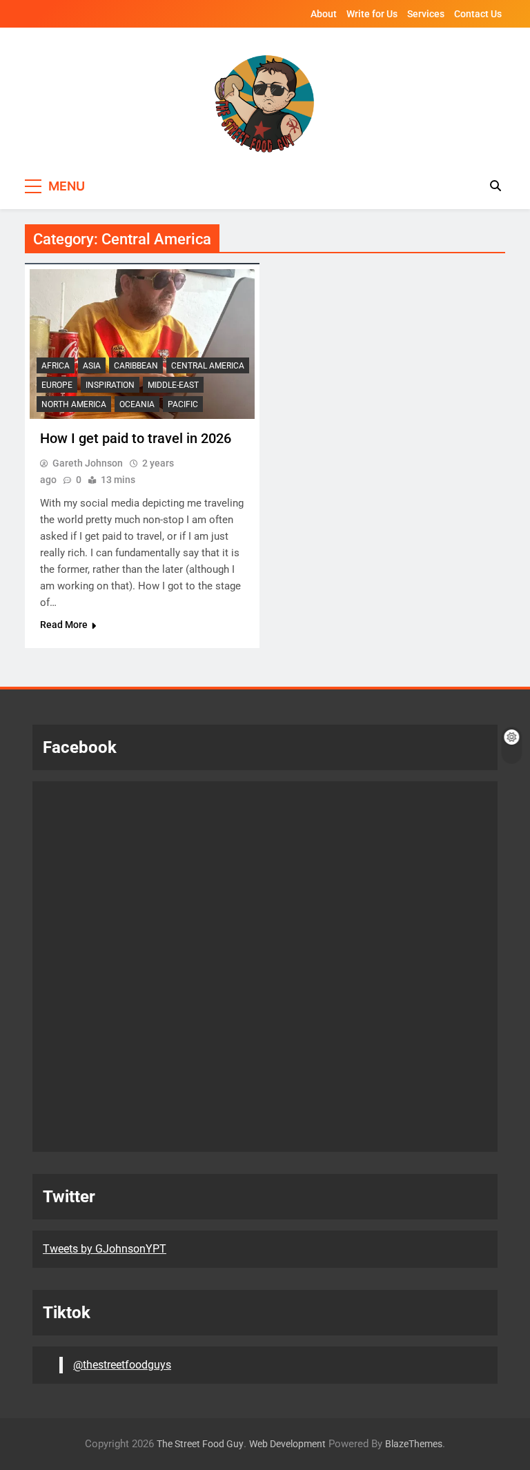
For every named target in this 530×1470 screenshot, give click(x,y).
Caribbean (136, 366)
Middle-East (173, 385)
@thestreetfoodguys (122, 1364)
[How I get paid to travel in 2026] (142, 344)
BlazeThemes (413, 1444)
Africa (55, 366)
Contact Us (478, 13)
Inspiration (110, 385)
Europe (56, 385)
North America (73, 404)
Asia (92, 366)
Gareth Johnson (87, 463)
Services (425, 13)
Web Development (287, 1444)
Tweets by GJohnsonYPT (104, 1248)
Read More (64, 624)
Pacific (183, 404)
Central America (207, 366)
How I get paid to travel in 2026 (135, 438)
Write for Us (372, 13)
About (324, 13)
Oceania (137, 404)
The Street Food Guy (200, 1444)
